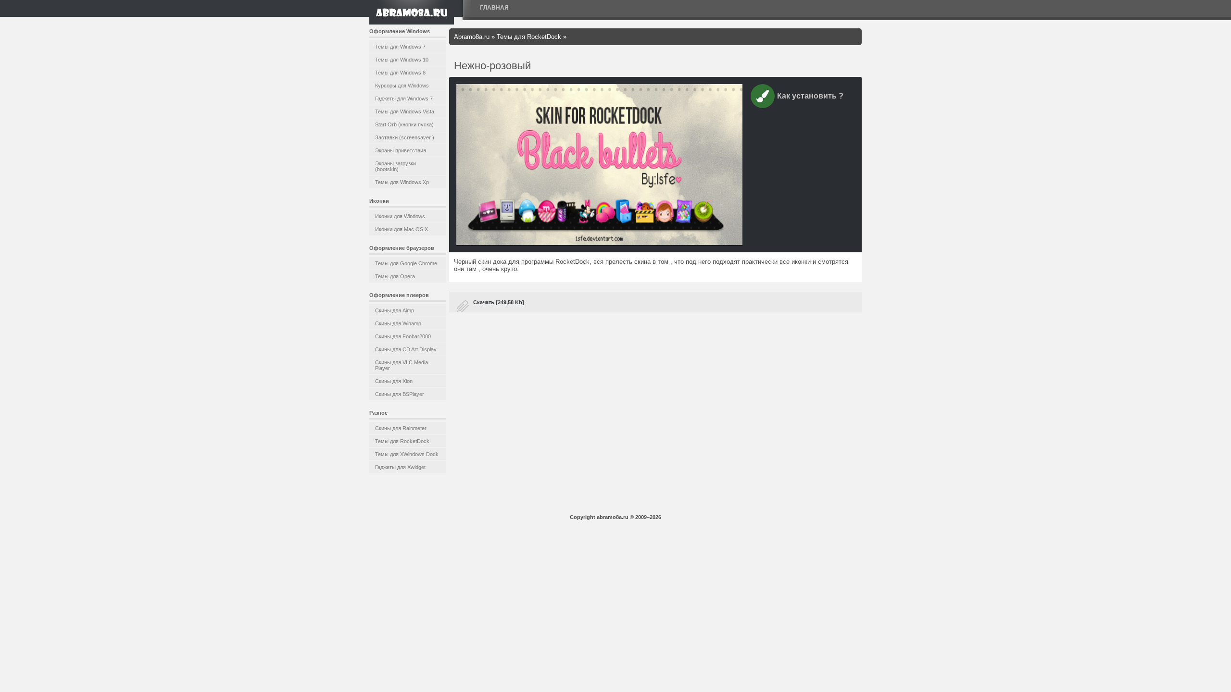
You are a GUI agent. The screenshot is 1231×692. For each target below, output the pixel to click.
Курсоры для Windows (402, 85)
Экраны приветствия (400, 150)
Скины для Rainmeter (401, 428)
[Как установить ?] (763, 98)
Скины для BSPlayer (399, 394)
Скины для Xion (394, 381)
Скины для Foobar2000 (403, 336)
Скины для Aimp (394, 310)
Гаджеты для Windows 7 (404, 98)
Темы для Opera (395, 276)
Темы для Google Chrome (406, 263)
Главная (494, 7)
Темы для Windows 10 (401, 59)
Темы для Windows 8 (400, 72)
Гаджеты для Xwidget (400, 467)
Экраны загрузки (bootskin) (395, 166)
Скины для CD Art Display (406, 349)
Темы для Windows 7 (400, 46)
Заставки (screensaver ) (404, 137)
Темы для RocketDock (402, 441)
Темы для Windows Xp (402, 182)
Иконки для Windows (400, 216)
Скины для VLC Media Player (401, 365)
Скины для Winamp (398, 323)
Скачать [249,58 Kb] (498, 302)
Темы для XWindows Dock (407, 454)
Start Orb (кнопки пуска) (404, 124)
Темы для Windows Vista (404, 111)
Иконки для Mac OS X (401, 229)
